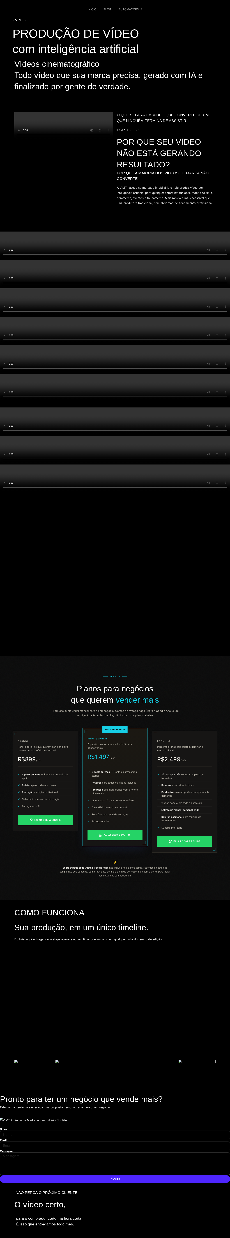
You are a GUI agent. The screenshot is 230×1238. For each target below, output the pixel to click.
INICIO (92, 9)
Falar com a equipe (47, 820)
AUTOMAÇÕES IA (130, 9)
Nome (3, 1129)
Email (3, 1140)
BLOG (107, 9)
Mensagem (6, 1151)
